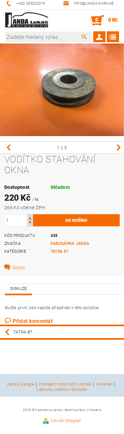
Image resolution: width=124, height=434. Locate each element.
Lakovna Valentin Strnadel (62, 389)
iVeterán (104, 384)
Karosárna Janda (70, 243)
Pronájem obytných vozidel (65, 384)
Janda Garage (20, 384)
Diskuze (18, 288)
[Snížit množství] (30, 223)
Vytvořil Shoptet (65, 420)
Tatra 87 (60, 251)
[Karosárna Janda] (27, 20)
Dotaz (19, 267)
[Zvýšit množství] (30, 217)
